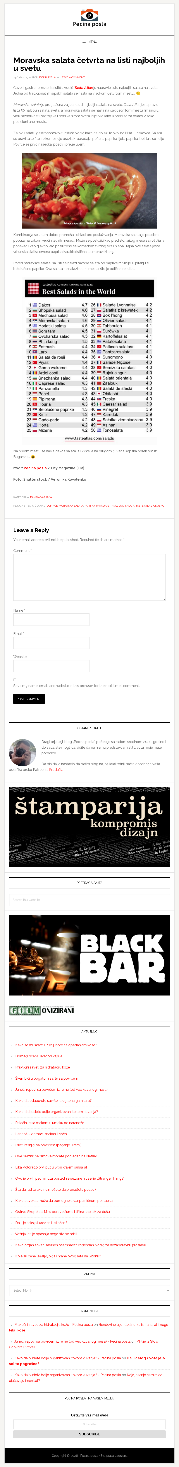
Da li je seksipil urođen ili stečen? (41, 1223)
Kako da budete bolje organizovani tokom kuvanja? (56, 1112)
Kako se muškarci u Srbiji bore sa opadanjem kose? (56, 1045)
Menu (92, 42)
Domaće (52, 505)
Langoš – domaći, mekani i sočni (41, 1134)
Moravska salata (71, 505)
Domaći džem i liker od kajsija (38, 1056)
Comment (22, 551)
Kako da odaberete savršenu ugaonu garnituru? (53, 1101)
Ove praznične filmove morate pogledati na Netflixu (56, 1156)
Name (19, 610)
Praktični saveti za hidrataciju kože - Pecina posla (53, 1325)
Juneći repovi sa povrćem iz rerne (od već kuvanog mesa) (61, 1089)
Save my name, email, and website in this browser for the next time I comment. (76, 686)
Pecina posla (89, 18)
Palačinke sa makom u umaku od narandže (49, 1123)
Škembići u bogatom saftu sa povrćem (46, 1078)
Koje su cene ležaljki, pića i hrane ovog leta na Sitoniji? (58, 1256)
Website (20, 657)
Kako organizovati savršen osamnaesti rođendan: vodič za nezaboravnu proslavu (80, 1245)
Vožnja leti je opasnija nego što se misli (46, 1234)
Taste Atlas (144, 505)
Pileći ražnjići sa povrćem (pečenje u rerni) (48, 1145)
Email (18, 634)
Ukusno (158, 505)
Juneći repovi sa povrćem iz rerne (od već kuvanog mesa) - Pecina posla (72, 1341)
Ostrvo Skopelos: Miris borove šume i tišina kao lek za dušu (62, 1212)
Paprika (89, 505)
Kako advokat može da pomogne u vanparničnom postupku (64, 1201)
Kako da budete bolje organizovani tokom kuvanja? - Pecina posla (67, 1358)
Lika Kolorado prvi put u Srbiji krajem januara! (51, 1167)
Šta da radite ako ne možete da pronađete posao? (55, 1189)
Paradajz (103, 505)
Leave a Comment (72, 77)
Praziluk (117, 505)
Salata (129, 505)
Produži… (56, 770)
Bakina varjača (41, 497)
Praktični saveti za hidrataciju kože (42, 1067)
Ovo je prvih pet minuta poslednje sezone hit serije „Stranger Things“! (70, 1178)
